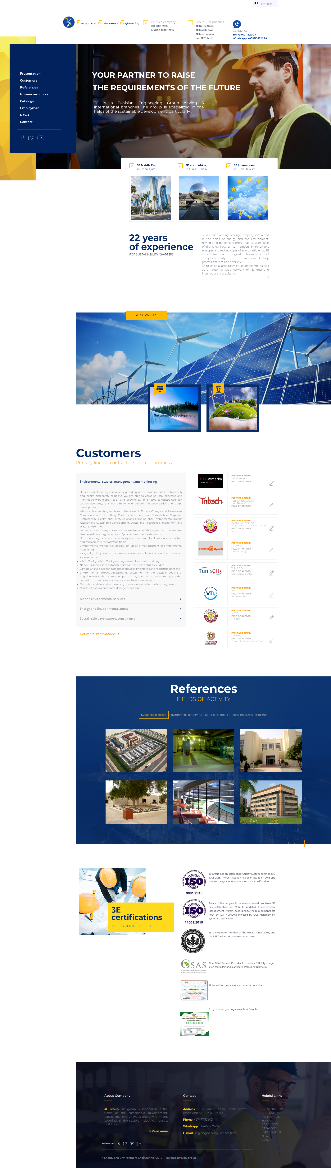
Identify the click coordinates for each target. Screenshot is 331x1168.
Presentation (30, 73)
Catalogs (27, 101)
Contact (26, 122)
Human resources (34, 94)
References (29, 87)
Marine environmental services (102, 599)
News (24, 115)
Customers (28, 80)
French (252, 1009)
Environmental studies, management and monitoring (118, 481)
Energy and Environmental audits (104, 609)
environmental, (109, 580)
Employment (30, 108)
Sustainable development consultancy (107, 618)
